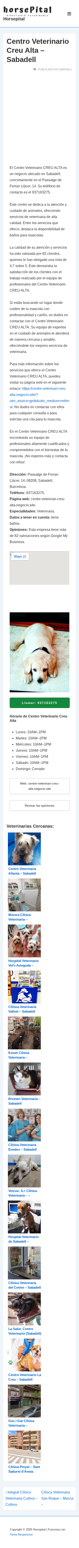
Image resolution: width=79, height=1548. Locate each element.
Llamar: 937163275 (39, 703)
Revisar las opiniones (39, 805)
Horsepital (14, 18)
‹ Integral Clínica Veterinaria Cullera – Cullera (21, 1498)
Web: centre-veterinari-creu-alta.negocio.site (39, 786)
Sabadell (65, 69)
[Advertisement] (39, 119)
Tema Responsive (21, 1534)
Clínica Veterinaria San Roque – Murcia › (57, 1498)
